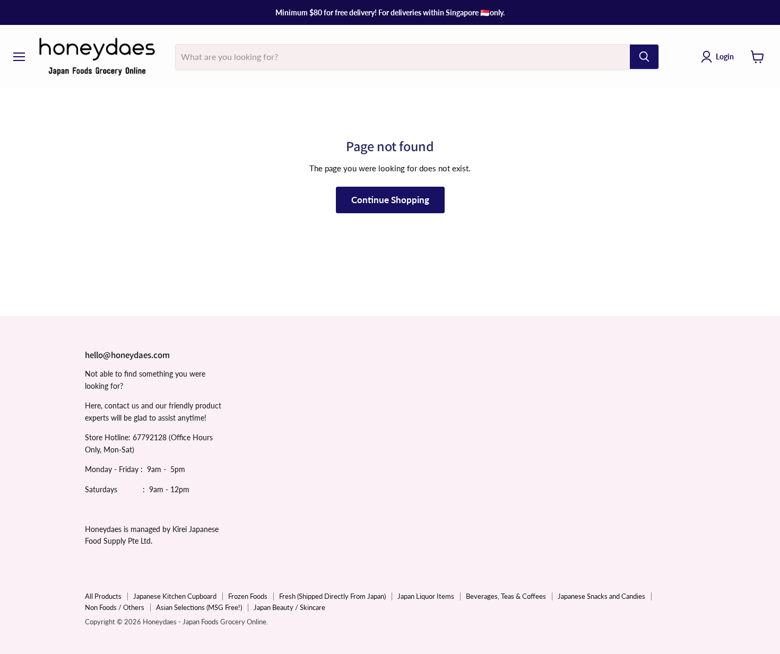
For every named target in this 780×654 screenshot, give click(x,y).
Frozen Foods (247, 596)
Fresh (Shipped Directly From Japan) (332, 596)
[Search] (644, 57)
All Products (103, 596)
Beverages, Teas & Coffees (506, 596)
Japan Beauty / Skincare (289, 607)
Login (725, 56)
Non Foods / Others (114, 607)
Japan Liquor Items (425, 596)
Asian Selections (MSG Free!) (199, 607)
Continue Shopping (390, 199)
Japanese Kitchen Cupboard (174, 596)
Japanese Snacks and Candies (601, 596)
